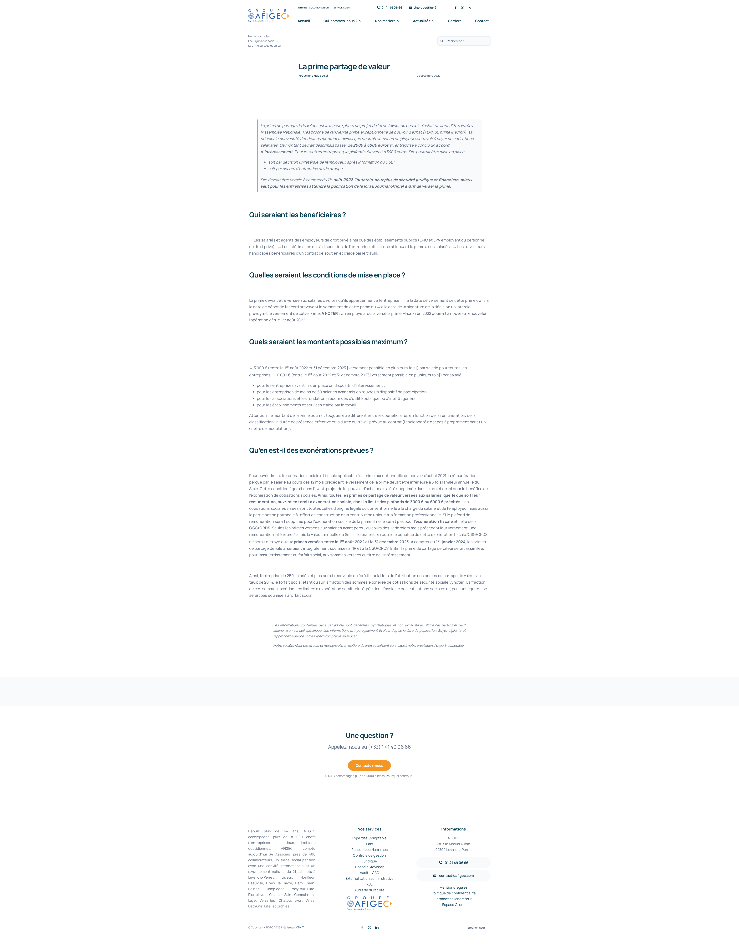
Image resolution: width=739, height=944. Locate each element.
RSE (369, 884)
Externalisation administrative (369, 878)
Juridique (369, 861)
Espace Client (453, 904)
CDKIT (300, 927)
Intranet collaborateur (454, 898)
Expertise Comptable (369, 838)
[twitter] (462, 7)
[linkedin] (469, 7)
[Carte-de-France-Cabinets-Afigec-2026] (268, 11)
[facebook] (455, 7)
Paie (369, 843)
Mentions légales (454, 887)
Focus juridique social (313, 75)
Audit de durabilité (369, 890)
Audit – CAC (369, 872)
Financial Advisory (369, 867)
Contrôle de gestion (369, 855)
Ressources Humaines (369, 849)
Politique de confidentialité (453, 893)
